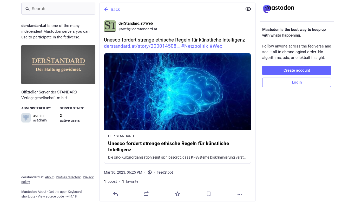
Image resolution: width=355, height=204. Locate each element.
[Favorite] (177, 194)
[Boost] (146, 194)
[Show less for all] (248, 9)
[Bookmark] (209, 194)
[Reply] (115, 194)
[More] (239, 195)
